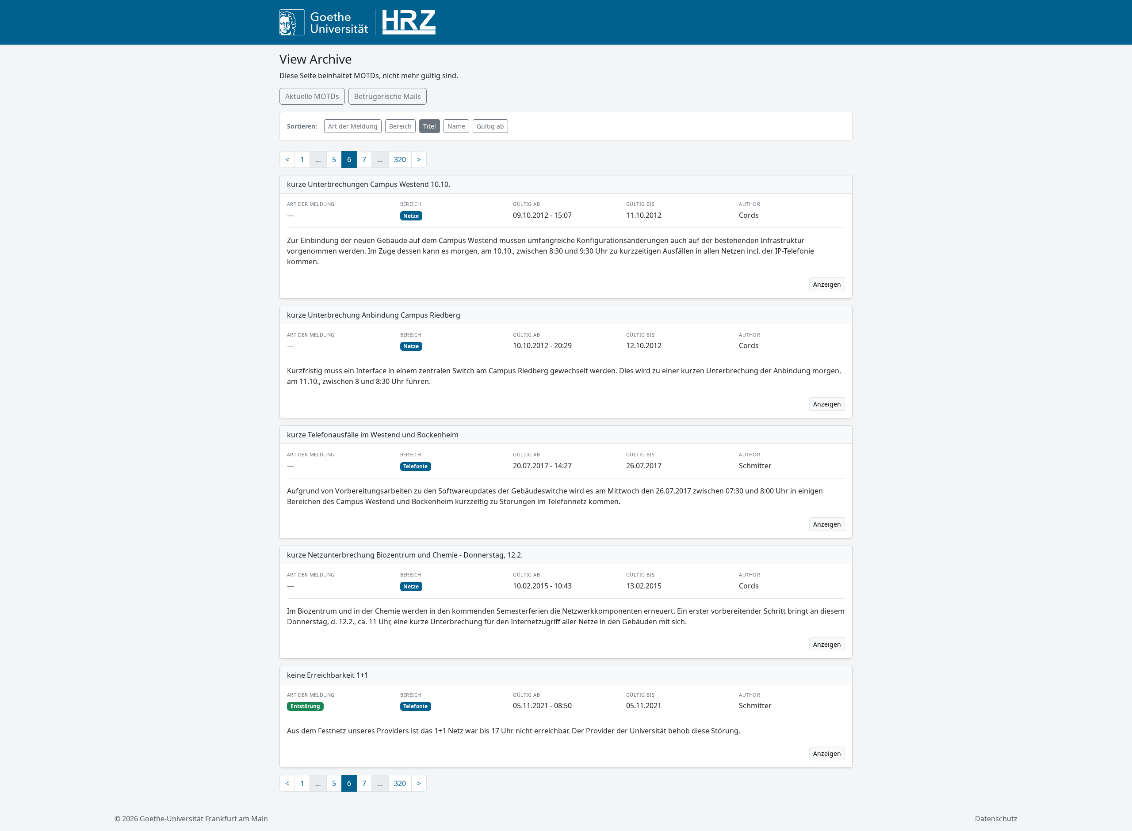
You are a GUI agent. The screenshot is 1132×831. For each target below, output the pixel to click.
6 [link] (349, 159)
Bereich (400, 126)
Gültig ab (490, 126)
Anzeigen (827, 284)
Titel (429, 126)
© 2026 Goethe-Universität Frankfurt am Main (191, 818)
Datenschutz (996, 818)
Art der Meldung (353, 126)
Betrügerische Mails (387, 96)
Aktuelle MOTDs (312, 96)
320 (400, 159)
